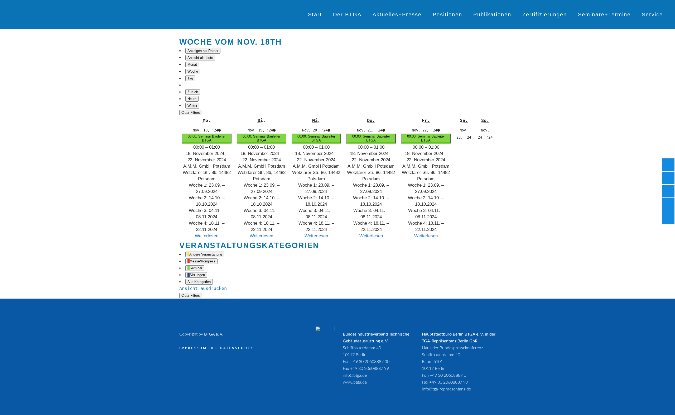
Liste (200, 58)
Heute (191, 99)
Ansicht (203, 288)
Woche (192, 71)
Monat (192, 65)
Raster (202, 51)
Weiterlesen (206, 235)
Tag (190, 78)
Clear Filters (190, 113)
